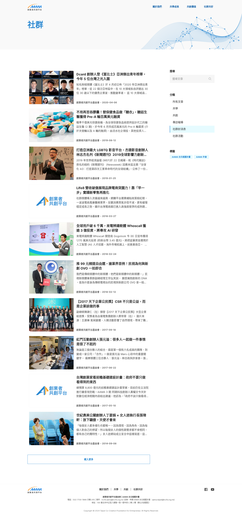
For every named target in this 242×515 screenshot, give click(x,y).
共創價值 (191, 6)
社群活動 (178, 136)
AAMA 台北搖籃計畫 (181, 157)
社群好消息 (179, 129)
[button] (210, 79)
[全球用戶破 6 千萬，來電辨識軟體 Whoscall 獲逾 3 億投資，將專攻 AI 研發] (51, 239)
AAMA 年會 (201, 157)
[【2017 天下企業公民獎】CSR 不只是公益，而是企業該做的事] (51, 315)
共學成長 (174, 6)
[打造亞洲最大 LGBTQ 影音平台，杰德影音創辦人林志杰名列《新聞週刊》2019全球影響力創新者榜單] (51, 163)
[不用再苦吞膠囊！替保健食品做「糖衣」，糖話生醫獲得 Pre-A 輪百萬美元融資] (51, 125)
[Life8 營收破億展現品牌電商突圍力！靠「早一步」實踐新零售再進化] (51, 201)
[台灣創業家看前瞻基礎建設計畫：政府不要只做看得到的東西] (51, 390)
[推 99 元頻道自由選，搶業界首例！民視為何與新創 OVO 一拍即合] (51, 277)
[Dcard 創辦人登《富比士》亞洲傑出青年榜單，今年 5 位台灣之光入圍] (51, 87)
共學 (175, 108)
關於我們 (157, 6)
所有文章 (178, 101)
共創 (175, 115)
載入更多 (88, 459)
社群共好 (208, 6)
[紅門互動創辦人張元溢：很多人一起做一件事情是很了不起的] (51, 353)
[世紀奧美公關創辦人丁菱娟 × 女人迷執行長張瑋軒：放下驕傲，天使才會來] (51, 428)
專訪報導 (178, 122)
